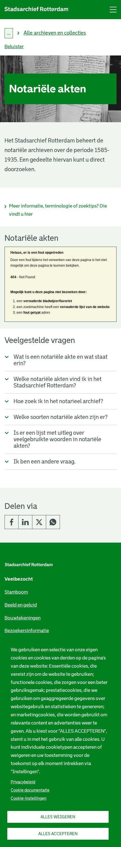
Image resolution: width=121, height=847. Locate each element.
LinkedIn (25, 522)
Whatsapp (53, 522)
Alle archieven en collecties (55, 33)
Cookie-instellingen (28, 798)
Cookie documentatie (30, 790)
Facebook (11, 522)
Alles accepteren (58, 834)
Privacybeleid (23, 782)
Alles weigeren (58, 817)
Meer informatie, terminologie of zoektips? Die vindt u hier (58, 210)
